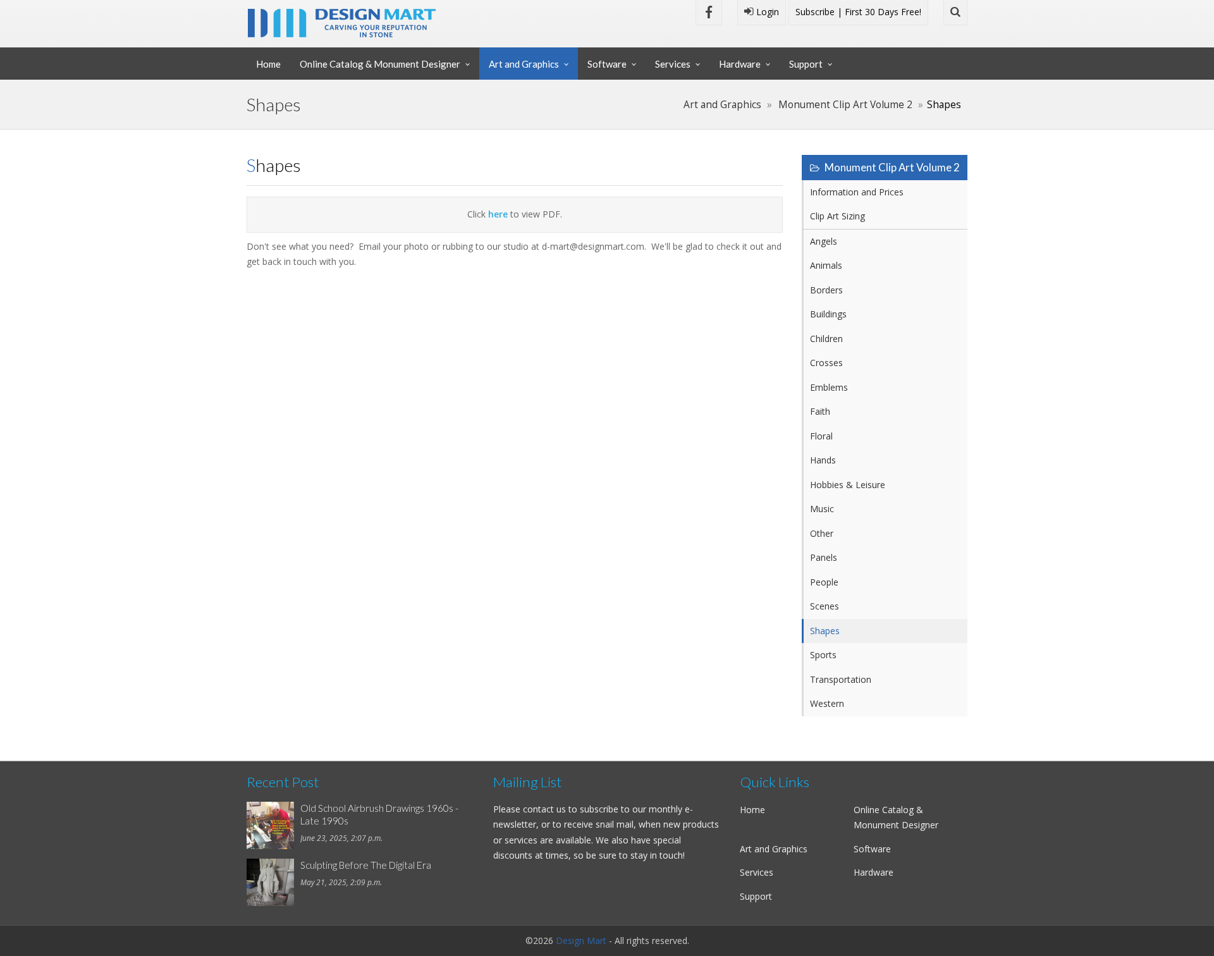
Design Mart (581, 941)
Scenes (824, 606)
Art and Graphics (524, 64)
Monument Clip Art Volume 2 (845, 104)
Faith (820, 411)
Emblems (829, 387)
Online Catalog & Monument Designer (380, 64)
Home (268, 64)
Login (766, 12)
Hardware (740, 64)
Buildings (828, 314)
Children (826, 339)
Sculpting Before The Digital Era (365, 865)
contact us (544, 809)
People (824, 582)
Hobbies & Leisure (847, 485)
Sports (823, 655)
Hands (823, 460)
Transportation (840, 679)
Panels (823, 557)
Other (821, 533)
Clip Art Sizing (837, 216)
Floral (821, 436)
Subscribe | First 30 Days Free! (858, 12)
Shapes (825, 631)
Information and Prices (857, 192)
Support (806, 64)
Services (672, 64)
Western (827, 703)
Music (822, 509)
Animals (826, 265)
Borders (826, 290)
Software (607, 64)
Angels (823, 241)
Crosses (826, 363)
